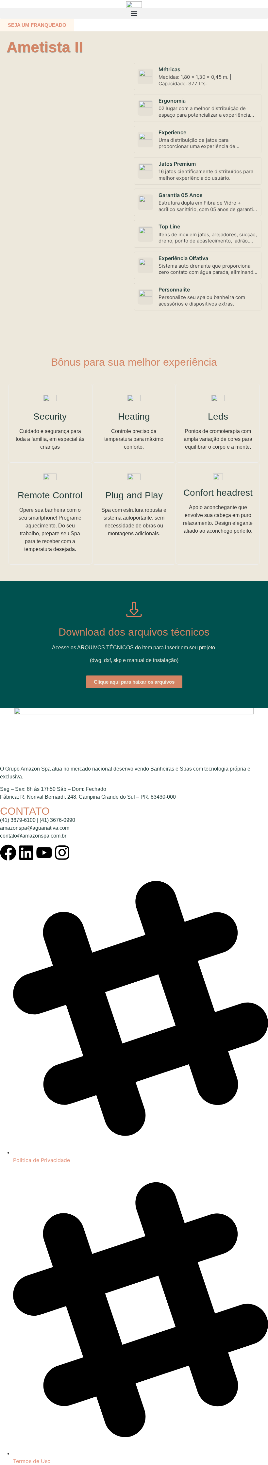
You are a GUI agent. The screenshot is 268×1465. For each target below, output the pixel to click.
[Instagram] (62, 852)
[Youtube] (44, 852)
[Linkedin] (26, 852)
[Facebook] (8, 852)
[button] (134, 13)
